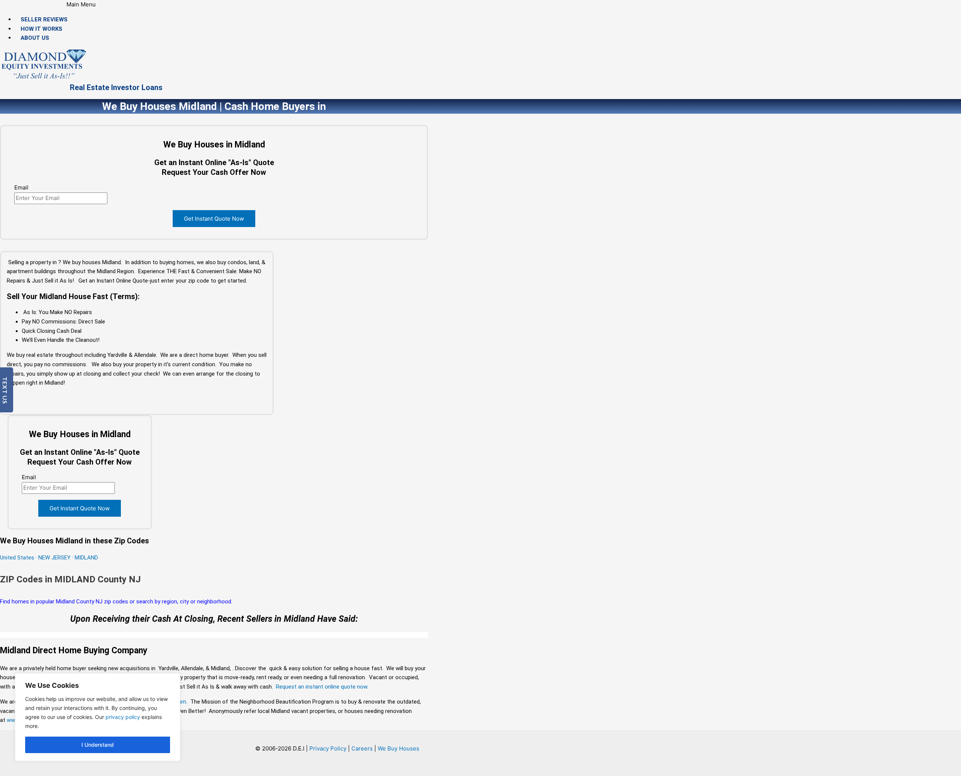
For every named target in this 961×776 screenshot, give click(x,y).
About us (35, 38)
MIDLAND (86, 557)
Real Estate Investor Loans (116, 87)
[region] (97, 717)
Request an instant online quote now (321, 686)
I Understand (97, 744)
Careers (362, 748)
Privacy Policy (327, 748)
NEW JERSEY (54, 557)
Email (21, 187)
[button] (81, 4)
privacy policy (122, 717)
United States (18, 557)
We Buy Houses (398, 748)
